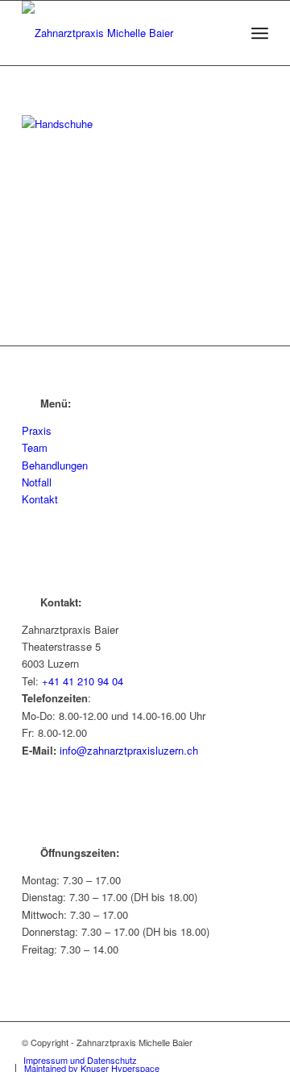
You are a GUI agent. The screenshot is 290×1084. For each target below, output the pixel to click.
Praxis (37, 430)
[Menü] (259, 33)
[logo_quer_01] (120, 33)
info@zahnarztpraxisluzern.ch (129, 750)
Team (35, 447)
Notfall (37, 482)
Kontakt (40, 499)
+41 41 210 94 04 (82, 681)
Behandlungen (55, 465)
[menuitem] (259, 33)
